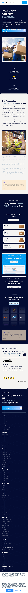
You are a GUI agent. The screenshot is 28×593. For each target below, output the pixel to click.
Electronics (4, 523)
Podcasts (4, 562)
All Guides (4, 541)
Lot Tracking (4, 442)
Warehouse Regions (6, 454)
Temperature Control (6, 438)
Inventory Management (7, 444)
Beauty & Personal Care (7, 521)
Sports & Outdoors (6, 531)
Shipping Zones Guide (6, 543)
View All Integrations (6, 514)
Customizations (5, 445)
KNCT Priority (4, 472)
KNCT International (6, 478)
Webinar (3, 560)
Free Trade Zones (5, 436)
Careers (3, 466)
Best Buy (4, 501)
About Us (4, 450)
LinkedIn (3, 570)
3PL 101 (3, 545)
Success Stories (5, 558)
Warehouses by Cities (6, 456)
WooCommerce (5, 495)
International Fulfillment (7, 420)
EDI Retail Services (6, 429)
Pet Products (4, 529)
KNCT (3, 470)
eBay (3, 493)
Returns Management (6, 425)
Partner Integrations (6, 510)
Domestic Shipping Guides (7, 549)
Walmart (3, 489)
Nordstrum (4, 503)
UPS (3, 507)
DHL (3, 508)
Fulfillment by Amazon (6, 440)
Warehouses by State (6, 458)
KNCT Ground (5, 476)
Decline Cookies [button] (18, 590)
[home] (8, 2)
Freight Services (5, 423)
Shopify (3, 485)
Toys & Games (5, 527)
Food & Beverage (5, 537)
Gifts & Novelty (5, 535)
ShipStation (4, 491)
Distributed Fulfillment (6, 421)
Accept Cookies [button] (9, 590)
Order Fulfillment (5, 418)
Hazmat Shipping (5, 434)
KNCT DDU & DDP (5, 480)
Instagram (4, 568)
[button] (24, 2)
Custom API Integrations (7, 512)
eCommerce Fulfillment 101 (7, 547)
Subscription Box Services (7, 427)
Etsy (3, 499)
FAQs (3, 564)
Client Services (5, 462)
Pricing (3, 460)
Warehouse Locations (6, 452)
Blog (3, 554)
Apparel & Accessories (6, 519)
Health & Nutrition (6, 525)
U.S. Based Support (6, 464)
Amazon (3, 487)
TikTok (3, 497)
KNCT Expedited (5, 474)
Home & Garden (5, 533)
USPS (3, 505)
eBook (3, 556)
